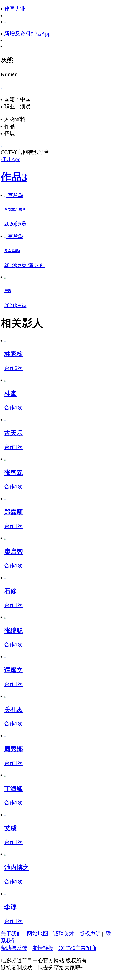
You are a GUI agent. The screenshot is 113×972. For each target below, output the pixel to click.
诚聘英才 (63, 934)
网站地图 (37, 934)
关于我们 (11, 934)
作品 (14, 177)
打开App (10, 159)
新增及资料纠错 (27, 34)
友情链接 (42, 948)
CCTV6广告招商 (77, 948)
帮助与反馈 (14, 948)
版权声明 (90, 934)
